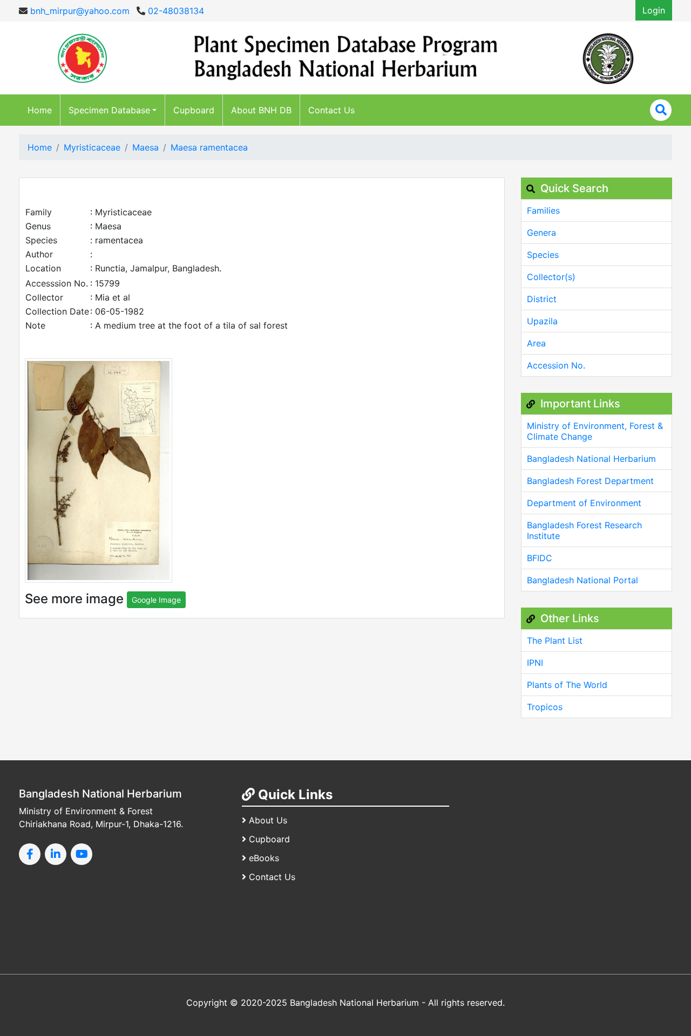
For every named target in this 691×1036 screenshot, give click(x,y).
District (542, 299)
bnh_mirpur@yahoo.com (79, 10)
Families (543, 210)
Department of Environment (584, 502)
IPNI (535, 662)
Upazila (542, 321)
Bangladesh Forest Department (590, 480)
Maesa (145, 147)
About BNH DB (261, 110)
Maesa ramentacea (209, 147)
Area (536, 343)
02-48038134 (174, 10)
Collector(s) (551, 276)
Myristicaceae (92, 147)
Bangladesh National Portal (582, 580)
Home (40, 110)
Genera (541, 232)
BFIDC (539, 558)
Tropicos (545, 706)
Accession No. (556, 365)
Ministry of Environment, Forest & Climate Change (595, 431)
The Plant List (554, 640)
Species (543, 254)
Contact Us (331, 110)
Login (653, 10)
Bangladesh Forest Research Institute (584, 530)
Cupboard (193, 110)
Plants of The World (567, 684)
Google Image (156, 599)
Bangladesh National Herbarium (591, 458)
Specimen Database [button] (109, 110)
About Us (268, 820)
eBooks (264, 858)
